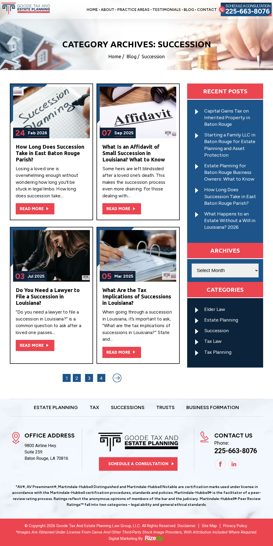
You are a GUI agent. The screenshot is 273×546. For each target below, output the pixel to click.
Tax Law (213, 341)
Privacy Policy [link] (235, 525)
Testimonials (166, 10)
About (107, 10)
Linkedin (233, 464)
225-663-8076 (248, 11)
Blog (189, 10)
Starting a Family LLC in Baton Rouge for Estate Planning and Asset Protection (229, 145)
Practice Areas (133, 10)
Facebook (220, 464)
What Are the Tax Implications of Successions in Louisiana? (136, 296)
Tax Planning (217, 352)
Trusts (165, 407)
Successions (127, 407)
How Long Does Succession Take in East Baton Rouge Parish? (50, 153)
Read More (32, 208)
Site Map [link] (209, 525)
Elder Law (214, 309)
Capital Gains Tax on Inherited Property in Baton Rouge (227, 117)
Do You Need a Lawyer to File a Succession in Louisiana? (48, 296)
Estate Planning (221, 320)
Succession (216, 331)
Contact (207, 10)
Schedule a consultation (138, 463)
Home (92, 10)
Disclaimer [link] (187, 525)
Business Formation (212, 407)
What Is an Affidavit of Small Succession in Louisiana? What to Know (133, 153)
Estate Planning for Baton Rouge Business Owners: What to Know (229, 172)
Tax (94, 407)
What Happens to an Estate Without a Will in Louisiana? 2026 (229, 220)
